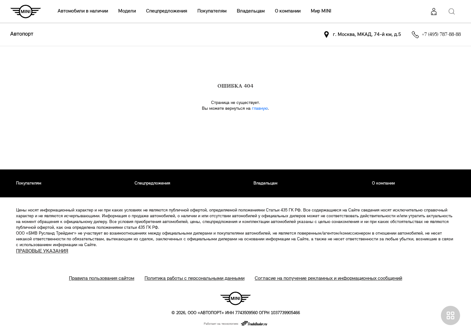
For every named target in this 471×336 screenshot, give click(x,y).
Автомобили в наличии (83, 11)
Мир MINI (321, 11)
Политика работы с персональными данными (194, 278)
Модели (127, 11)
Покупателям (212, 11)
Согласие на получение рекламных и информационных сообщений (328, 278)
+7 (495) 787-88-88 (441, 34)
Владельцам (251, 11)
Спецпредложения (166, 11)
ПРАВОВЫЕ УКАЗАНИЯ (42, 251)
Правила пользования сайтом (101, 278)
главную (260, 108)
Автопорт (21, 34)
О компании (288, 11)
